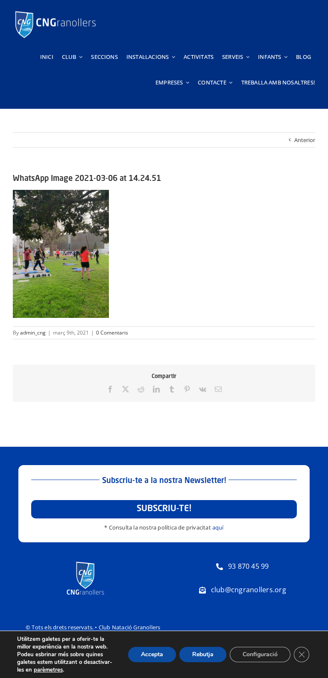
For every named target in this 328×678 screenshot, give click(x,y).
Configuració (260, 654)
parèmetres (48, 670)
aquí (218, 527)
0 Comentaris (112, 332)
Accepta (152, 654)
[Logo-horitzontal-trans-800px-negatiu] (55, 11)
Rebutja (203, 654)
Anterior (304, 140)
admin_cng (33, 332)
